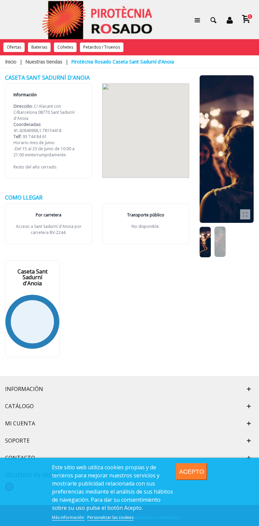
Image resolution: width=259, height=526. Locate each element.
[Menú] (197, 19)
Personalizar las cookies (110, 517)
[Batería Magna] (245, 214)
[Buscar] (213, 19)
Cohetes (65, 47)
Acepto (191, 471)
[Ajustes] (230, 19)
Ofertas (14, 47)
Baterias (39, 47)
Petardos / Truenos (101, 47)
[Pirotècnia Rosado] (97, 19)
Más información (68, 517)
